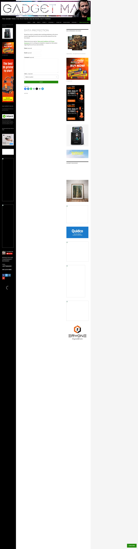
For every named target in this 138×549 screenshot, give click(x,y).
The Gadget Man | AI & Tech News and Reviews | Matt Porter (26, 19)
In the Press (51, 22)
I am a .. (28, 73)
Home (29, 22)
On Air (38, 22)
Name (28, 48)
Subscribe (132, 545)
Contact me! (58, 22)
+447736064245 (7, 266)
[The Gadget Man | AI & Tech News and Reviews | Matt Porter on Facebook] (3, 275)
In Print (44, 22)
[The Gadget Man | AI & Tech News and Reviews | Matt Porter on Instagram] (9, 275)
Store (34, 22)
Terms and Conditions (43, 41)
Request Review (66, 22)
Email (28, 52)
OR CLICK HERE (7, 269)
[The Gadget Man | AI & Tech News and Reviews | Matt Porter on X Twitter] (6, 275)
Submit (41, 82)
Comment (29, 57)
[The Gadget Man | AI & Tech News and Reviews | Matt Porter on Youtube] (3, 278)
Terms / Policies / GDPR (84, 22)
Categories (74, 22)
